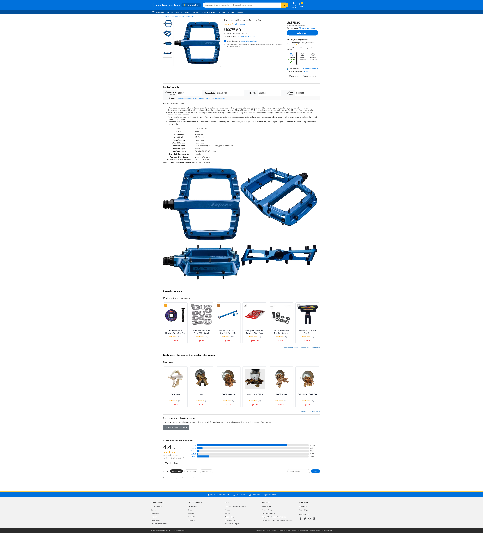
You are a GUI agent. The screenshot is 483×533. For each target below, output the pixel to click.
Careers (231, 12)
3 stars (193, 451)
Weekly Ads (271, 494)
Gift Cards (191, 520)
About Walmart (156, 506)
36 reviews (241, 24)
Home (165, 16)
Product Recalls (230, 520)
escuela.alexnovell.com (249, 41)
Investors (154, 517)
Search (315, 471)
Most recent (176, 471)
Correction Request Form (176, 427)
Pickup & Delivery (208, 12)
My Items (240, 12)
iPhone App (303, 506)
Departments (159, 12)
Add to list (294, 76)
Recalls (227, 513)
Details (305, 71)
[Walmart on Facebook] (300, 518)
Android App (303, 510)
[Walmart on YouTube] (309, 518)
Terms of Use (266, 506)
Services (170, 12)
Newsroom (155, 513)
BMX (207, 98)
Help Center (240, 494)
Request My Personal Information (274, 517)
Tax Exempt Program (232, 523)
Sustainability (155, 520)
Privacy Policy (267, 510)
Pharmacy (221, 12)
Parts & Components (218, 98)
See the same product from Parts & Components (301, 347)
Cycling (190, 16)
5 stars (193, 445)
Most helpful (206, 471)
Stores (190, 510)
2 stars (193, 454)
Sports (185, 16)
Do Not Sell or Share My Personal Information (278, 520)
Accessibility (229, 517)
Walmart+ (191, 517)
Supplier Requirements (159, 523)
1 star (194, 456)
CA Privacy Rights (268, 513)
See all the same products (310, 411)
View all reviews (171, 463)
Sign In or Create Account (219, 494)
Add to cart (302, 32)
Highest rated (191, 471)
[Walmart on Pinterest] (314, 518)
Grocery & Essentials (192, 12)
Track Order (256, 494)
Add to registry (310, 76)
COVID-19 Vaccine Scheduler (235, 506)
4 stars (193, 448)
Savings (179, 12)
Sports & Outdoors (174, 16)
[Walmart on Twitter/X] (305, 518)
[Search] (284, 5)
